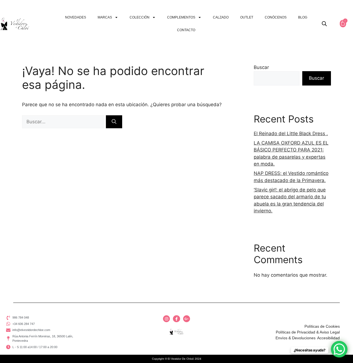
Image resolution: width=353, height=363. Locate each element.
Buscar (261, 67)
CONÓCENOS (276, 17)
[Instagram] (166, 318)
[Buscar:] (64, 121)
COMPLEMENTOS (181, 17)
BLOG (302, 17)
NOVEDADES (75, 17)
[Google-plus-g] (186, 318)
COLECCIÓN (139, 17)
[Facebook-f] (176, 318)
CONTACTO (186, 30)
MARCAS (105, 17)
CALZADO (221, 17)
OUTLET (246, 17)
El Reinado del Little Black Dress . (291, 133)
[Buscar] (114, 122)
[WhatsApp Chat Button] (339, 349)
